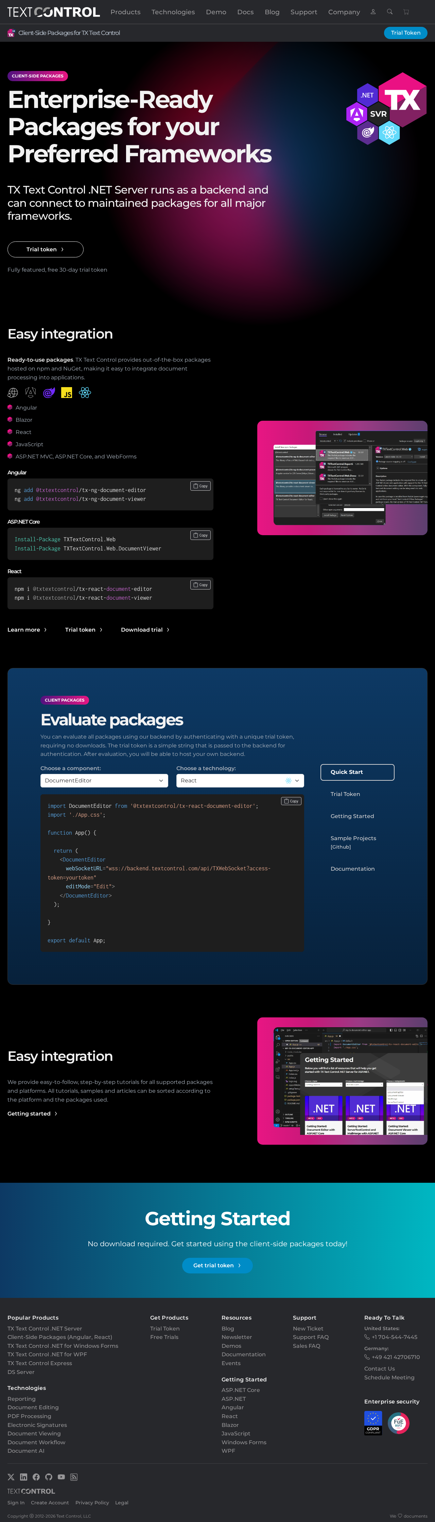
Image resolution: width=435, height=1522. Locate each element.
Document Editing (33, 1407)
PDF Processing (29, 1416)
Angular (233, 1407)
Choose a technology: (206, 768)
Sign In (16, 1503)
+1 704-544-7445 (394, 1337)
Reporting (21, 1399)
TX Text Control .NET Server (44, 1328)
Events (231, 1363)
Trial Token (406, 33)
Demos (231, 1346)
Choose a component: (70, 768)
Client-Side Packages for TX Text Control (69, 32)
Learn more (23, 630)
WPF (228, 1451)
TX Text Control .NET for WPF (47, 1354)
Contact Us (379, 1368)
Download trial (142, 630)
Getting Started (352, 816)
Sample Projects (353, 842)
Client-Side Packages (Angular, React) (59, 1337)
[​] (373, 12)
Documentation (353, 869)
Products (125, 12)
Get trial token (213, 1265)
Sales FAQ (306, 1346)
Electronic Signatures (37, 1425)
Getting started (29, 1113)
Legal (121, 1503)
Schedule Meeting (389, 1377)
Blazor (230, 1425)
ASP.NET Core (241, 1390)
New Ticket (308, 1328)
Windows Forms (244, 1442)
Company (344, 12)
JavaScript (236, 1433)
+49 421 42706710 (396, 1357)
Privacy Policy (92, 1503)
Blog (272, 12)
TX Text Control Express (39, 1363)
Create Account (50, 1503)
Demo (216, 12)
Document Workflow (36, 1442)
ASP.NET (234, 1399)
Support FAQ (311, 1337)
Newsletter (237, 1337)
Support (304, 12)
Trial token (42, 249)
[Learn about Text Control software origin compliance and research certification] (399, 1423)
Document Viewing (34, 1433)
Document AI (26, 1451)
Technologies (173, 12)
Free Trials (164, 1337)
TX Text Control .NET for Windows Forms (62, 1346)
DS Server (21, 1372)
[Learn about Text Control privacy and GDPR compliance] (373, 1423)
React (230, 1416)
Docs (245, 12)
